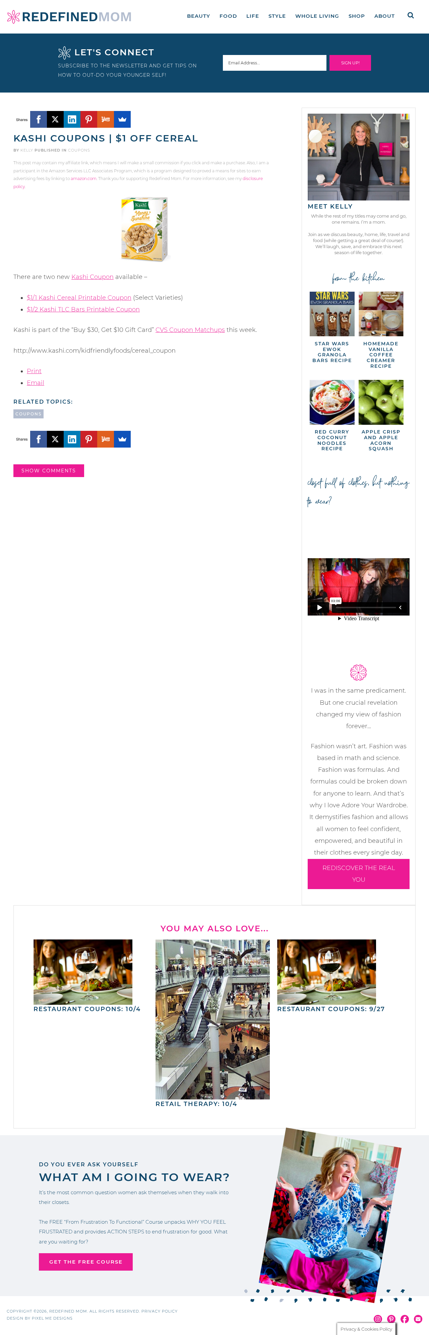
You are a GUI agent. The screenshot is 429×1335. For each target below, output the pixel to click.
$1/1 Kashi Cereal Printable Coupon (79, 297)
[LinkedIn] (72, 119)
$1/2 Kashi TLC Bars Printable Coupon (83, 309)
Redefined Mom (69, 16)
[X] (55, 119)
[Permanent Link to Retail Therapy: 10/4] (213, 1096)
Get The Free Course (86, 1262)
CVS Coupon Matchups (190, 330)
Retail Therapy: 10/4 (196, 1104)
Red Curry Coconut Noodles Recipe (332, 440)
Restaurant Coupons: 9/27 (331, 1009)
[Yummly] (105, 119)
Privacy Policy (159, 1311)
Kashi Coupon (92, 277)
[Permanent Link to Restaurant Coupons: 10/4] (83, 1001)
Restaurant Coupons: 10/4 (87, 1009)
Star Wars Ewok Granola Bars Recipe (332, 352)
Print (34, 371)
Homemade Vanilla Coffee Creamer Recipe (381, 355)
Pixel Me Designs (52, 1318)
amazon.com (84, 178)
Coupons (79, 150)
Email (35, 383)
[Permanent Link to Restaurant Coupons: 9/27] (326, 1001)
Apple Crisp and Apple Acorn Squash (381, 440)
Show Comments (48, 471)
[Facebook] (38, 119)
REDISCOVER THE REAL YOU (358, 873)
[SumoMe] (122, 119)
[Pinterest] (88, 119)
